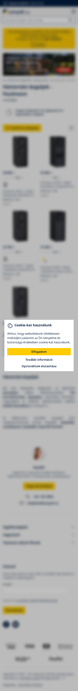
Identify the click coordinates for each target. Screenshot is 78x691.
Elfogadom (39, 352)
